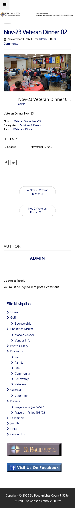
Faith (18, 357)
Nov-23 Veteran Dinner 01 (37, 191)
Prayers (15, 401)
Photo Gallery (19, 346)
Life (17, 368)
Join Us (14, 423)
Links (13, 429)
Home (14, 312)
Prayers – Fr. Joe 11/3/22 (30, 412)
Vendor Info (22, 340)
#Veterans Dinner (23, 129)
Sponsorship (23, 323)
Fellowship (22, 379)
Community (22, 373)
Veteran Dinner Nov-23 (27, 121)
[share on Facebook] (6, 162)
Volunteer (21, 395)
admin (43, 39)
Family (19, 362)
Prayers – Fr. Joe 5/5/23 (30, 407)
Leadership (17, 418)
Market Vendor (24, 335)
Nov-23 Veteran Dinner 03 (37, 210)
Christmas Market (21, 329)
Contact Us (17, 434)
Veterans (20, 384)
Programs (16, 351)
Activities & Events (30, 125)
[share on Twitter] (14, 162)
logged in (27, 287)
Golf (13, 317)
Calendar (16, 389)
